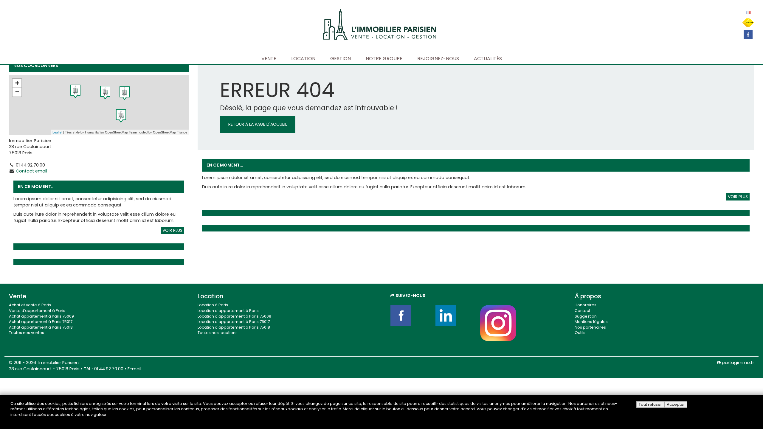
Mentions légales (591, 321)
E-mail (134, 369)
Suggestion (586, 316)
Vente (268, 58)
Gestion (340, 58)
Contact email (31, 171)
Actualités (488, 58)
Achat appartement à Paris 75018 (41, 327)
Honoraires (585, 305)
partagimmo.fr (737, 363)
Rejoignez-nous (438, 58)
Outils (580, 332)
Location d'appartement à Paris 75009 (234, 316)
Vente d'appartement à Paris (37, 310)
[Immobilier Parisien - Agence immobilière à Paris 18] (379, 24)
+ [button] (17, 83)
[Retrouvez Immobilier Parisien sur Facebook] (408, 315)
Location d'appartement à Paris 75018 (234, 327)
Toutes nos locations (218, 332)
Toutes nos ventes (26, 332)
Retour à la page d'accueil (257, 124)
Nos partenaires (590, 327)
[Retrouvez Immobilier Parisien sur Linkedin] (453, 315)
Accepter (676, 404)
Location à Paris (213, 305)
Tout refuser (650, 404)
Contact (582, 310)
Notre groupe (384, 58)
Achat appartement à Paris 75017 (40, 321)
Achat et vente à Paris (30, 305)
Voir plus (172, 230)
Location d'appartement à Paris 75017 (234, 321)
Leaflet (57, 132)
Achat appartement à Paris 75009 (41, 316)
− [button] (17, 92)
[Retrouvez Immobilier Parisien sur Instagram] (498, 323)
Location (303, 58)
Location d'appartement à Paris (228, 310)
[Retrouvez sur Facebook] (748, 34)
